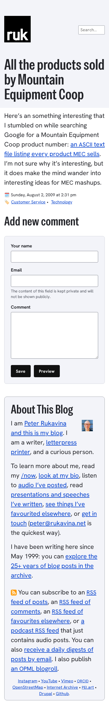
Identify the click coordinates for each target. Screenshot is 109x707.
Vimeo (67, 681)
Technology (61, 202)
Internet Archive (62, 687)
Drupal (45, 693)
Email (16, 270)
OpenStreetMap (27, 687)
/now (28, 475)
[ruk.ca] (54, 29)
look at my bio (59, 475)
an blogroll (34, 668)
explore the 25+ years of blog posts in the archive (54, 565)
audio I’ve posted (42, 485)
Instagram (27, 681)
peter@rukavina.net (58, 523)
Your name (21, 246)
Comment (20, 307)
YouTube (49, 681)
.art (88, 687)
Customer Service (28, 202)
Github (62, 693)
